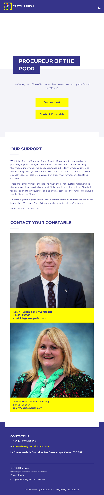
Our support (52, 102)
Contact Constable (52, 114)
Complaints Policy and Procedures (27, 479)
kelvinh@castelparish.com (30, 318)
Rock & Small (73, 489)
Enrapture (45, 489)
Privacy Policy (17, 475)
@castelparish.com (31, 408)
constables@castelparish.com (31, 446)
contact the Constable (29, 208)
